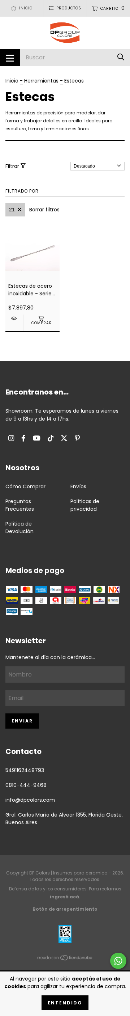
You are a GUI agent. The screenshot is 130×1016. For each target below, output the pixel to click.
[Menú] (10, 57)
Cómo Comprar (25, 486)
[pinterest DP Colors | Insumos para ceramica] (77, 438)
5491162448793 (24, 770)
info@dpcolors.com (30, 800)
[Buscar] (120, 57)
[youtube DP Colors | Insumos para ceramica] (36, 438)
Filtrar (13, 166)
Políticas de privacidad (84, 505)
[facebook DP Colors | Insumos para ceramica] (23, 438)
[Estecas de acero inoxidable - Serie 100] (14, 318)
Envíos (78, 486)
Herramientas (41, 80)
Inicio (11, 80)
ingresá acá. (65, 897)
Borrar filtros (44, 209)
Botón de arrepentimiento (65, 909)
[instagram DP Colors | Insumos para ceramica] (11, 438)
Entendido (65, 1003)
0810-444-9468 (26, 785)
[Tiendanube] (65, 959)
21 (12, 209)
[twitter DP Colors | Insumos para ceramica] (64, 438)
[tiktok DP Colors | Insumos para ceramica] (50, 438)
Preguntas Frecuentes (19, 505)
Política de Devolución (19, 527)
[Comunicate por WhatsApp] (118, 961)
